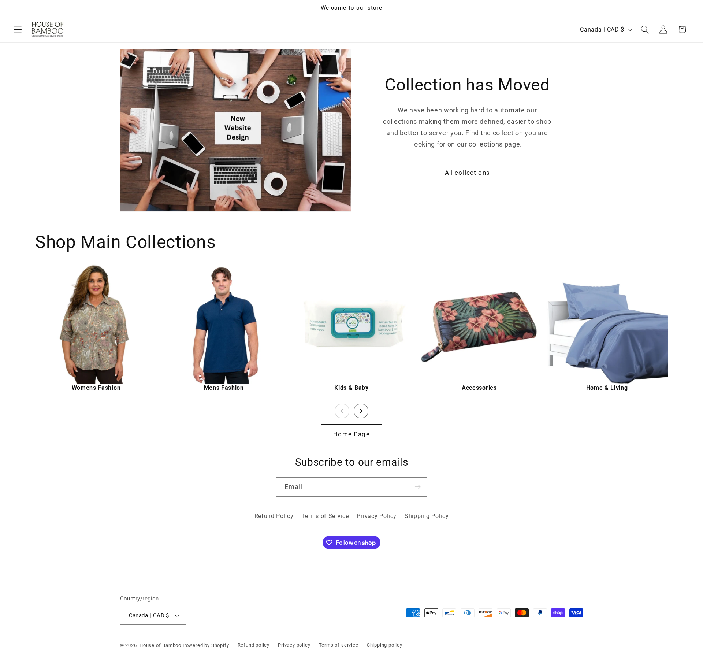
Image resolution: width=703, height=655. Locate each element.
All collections (467, 172)
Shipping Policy (427, 515)
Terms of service (338, 645)
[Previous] (342, 411)
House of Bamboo (160, 645)
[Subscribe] (417, 487)
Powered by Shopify (206, 645)
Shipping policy (384, 645)
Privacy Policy (377, 515)
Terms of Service (325, 515)
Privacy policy (294, 645)
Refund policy (253, 645)
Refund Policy (274, 515)
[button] (17, 29)
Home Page (351, 434)
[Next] (361, 411)
